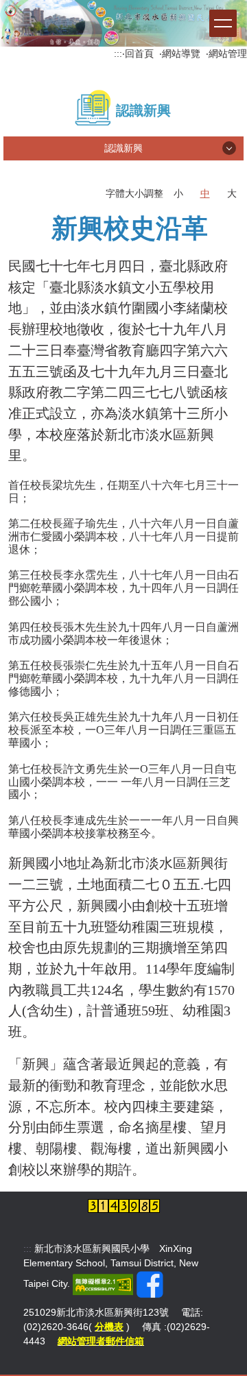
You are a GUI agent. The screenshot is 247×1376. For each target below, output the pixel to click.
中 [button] (205, 193)
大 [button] (232, 193)
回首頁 (139, 53)
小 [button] (178, 193)
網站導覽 (181, 53)
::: (118, 53)
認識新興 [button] (123, 148)
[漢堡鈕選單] (223, 23)
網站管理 (228, 53)
